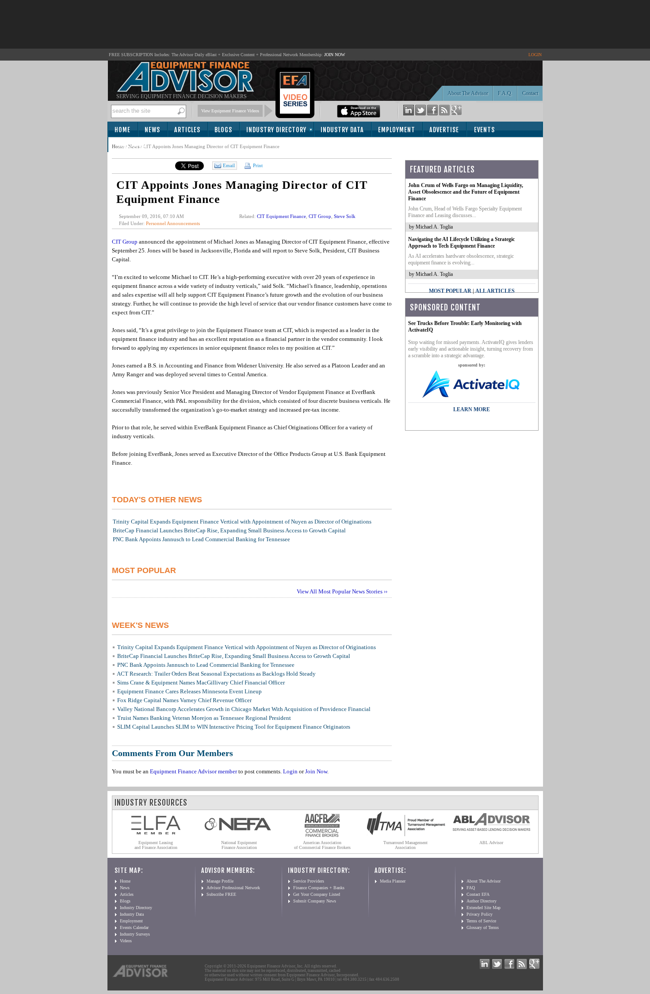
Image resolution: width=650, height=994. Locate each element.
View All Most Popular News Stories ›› (342, 591)
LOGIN (535, 54)
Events (484, 130)
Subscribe (132, 145)
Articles (187, 130)
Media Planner (392, 881)
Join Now (316, 771)
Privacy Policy (479, 914)
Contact (530, 93)
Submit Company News (314, 900)
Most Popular (450, 291)
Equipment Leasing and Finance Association (155, 845)
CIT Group (320, 216)
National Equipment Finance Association (239, 845)
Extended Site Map (483, 907)
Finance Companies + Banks (318, 887)
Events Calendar (134, 927)
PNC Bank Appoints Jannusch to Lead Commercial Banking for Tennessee (201, 539)
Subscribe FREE (221, 894)
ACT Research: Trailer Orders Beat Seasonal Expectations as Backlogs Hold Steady (216, 673)
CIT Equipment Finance (281, 216)
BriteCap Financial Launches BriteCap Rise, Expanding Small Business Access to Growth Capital (229, 530)
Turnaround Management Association (405, 845)
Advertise (444, 130)
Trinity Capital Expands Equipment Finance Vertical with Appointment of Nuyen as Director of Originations (242, 521)
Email (229, 165)
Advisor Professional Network (233, 887)
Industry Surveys (135, 934)
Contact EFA (477, 894)
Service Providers (308, 881)
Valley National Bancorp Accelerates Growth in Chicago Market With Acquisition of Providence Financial (244, 709)
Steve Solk (345, 216)
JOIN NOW (334, 54)
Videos (126, 940)
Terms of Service (481, 920)
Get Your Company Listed (316, 894)
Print (257, 165)
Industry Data (342, 130)
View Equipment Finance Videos (230, 110)
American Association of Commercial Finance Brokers (322, 845)
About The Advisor (467, 93)
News (152, 130)
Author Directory (481, 900)
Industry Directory (276, 130)
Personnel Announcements (173, 223)
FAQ (470, 887)
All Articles (495, 291)
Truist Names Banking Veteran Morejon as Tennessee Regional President (204, 718)
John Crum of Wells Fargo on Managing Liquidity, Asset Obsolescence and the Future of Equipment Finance (465, 192)
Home (122, 130)
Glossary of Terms (482, 927)
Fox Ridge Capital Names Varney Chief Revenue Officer (184, 700)
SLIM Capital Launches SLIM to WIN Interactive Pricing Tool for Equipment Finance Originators (233, 726)
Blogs (223, 130)
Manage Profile (219, 881)
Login (290, 771)
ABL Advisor (491, 842)
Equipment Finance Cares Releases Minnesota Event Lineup (189, 691)
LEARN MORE (471, 409)
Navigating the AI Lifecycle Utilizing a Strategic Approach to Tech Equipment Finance (461, 242)
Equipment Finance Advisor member (193, 771)
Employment (396, 130)
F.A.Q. (505, 93)
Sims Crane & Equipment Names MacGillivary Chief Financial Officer (201, 682)
